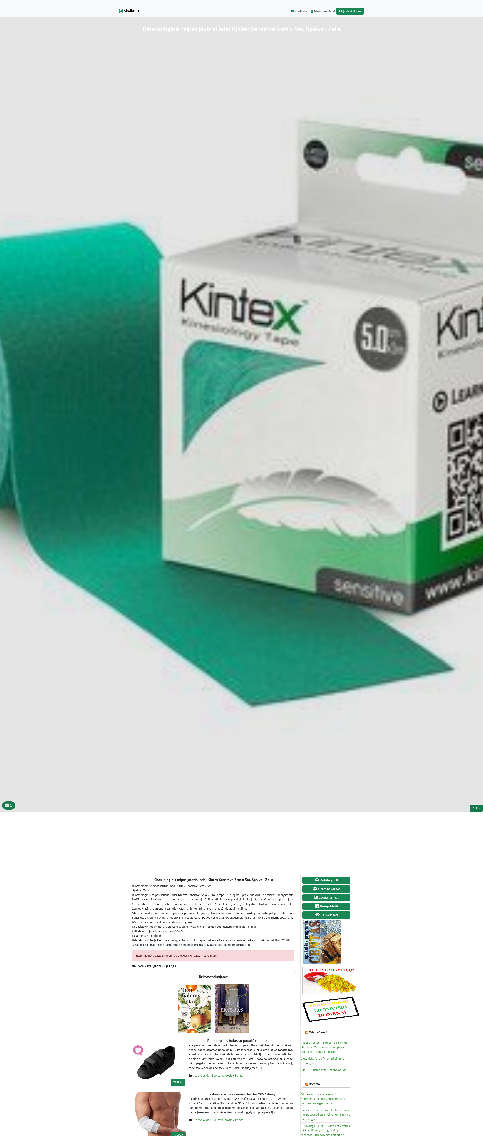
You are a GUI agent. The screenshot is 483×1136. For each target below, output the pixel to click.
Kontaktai (301, 11)
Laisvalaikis (201, 1075)
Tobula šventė (318, 1032)
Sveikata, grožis (222, 1075)
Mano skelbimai (324, 11)
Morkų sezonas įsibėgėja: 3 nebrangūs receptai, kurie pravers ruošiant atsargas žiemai (323, 1099)
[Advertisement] (241, 840)
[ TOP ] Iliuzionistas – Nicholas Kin (323, 1069)
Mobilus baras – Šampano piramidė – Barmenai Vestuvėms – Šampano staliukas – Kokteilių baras (325, 1047)
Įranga (239, 1075)
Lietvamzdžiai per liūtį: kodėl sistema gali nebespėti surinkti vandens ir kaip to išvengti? (325, 1115)
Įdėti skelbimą (351, 11)
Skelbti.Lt (131, 11)
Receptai (315, 1084)
